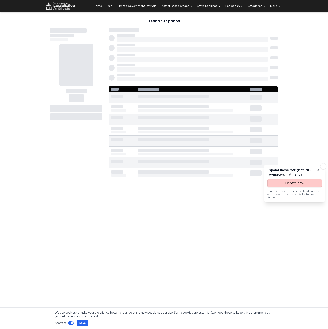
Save (82, 323)
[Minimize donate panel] (323, 166)
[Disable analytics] (71, 323)
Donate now (294, 183)
